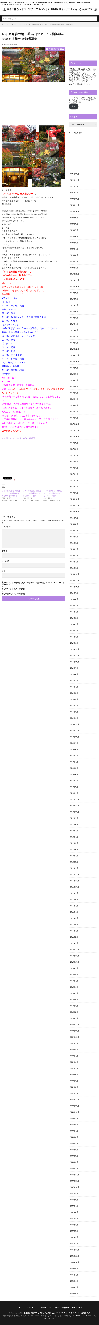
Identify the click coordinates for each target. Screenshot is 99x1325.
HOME (6, 24)
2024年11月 (74, 180)
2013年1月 (74, 793)
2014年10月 (74, 662)
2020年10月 (74, 211)
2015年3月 (74, 630)
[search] (94, 18)
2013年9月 (74, 743)
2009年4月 (74, 1074)
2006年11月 (74, 1256)
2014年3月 (74, 705)
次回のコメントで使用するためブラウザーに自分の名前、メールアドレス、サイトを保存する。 (33, 583)
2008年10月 (74, 1112)
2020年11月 (74, 205)
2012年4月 (74, 849)
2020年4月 (74, 249)
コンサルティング (44, 1307)
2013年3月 (74, 780)
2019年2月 (74, 336)
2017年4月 (74, 474)
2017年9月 (74, 443)
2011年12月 (74, 874)
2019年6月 (74, 311)
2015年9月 (74, 593)
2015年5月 (74, 618)
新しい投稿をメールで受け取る (13, 594)
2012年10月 (74, 812)
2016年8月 (74, 524)
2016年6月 (74, 537)
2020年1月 (74, 268)
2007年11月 (74, 1181)
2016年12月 (74, 499)
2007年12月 (74, 1175)
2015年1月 (74, 643)
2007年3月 (74, 1231)
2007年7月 (74, 1206)
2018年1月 (74, 418)
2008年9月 (74, 1118)
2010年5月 (74, 993)
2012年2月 (74, 862)
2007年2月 (74, 1237)
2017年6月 (74, 461)
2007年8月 (74, 1200)
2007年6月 (74, 1212)
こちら (86, 81)
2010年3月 (74, 1006)
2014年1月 (74, 718)
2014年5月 (74, 693)
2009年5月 (74, 1068)
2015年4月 (74, 624)
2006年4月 (74, 1293)
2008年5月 (74, 1143)
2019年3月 (74, 330)
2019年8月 (74, 299)
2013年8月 (74, 749)
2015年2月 (74, 637)
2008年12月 (74, 1099)
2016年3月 (74, 555)
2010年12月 (74, 949)
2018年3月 (74, 405)
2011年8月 (74, 899)
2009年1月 (74, 1093)
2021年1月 (74, 193)
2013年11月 (74, 730)
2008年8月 (74, 1125)
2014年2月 (74, 712)
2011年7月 (74, 906)
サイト (4, 571)
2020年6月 (74, 236)
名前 (4, 551)
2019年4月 (74, 324)
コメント (6, 526)
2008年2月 (74, 1162)
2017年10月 (74, 436)
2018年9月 (74, 368)
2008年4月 (74, 1150)
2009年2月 (74, 1087)
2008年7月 (74, 1131)
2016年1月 (74, 568)
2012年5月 (74, 843)
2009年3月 (74, 1081)
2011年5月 (74, 918)
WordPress (49, 1319)
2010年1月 (74, 1018)
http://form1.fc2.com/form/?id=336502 (18, 438)
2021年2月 (74, 186)
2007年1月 (74, 1243)
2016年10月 (74, 512)
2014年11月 (74, 655)
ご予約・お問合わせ (61, 1307)
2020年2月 (74, 261)
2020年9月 (74, 218)
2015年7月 (74, 605)
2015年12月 (74, 574)
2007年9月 (74, 1193)
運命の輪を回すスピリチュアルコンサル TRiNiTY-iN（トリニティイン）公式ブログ (49, 10)
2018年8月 (74, 374)
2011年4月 (74, 924)
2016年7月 (74, 530)
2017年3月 (74, 480)
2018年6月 (74, 386)
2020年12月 (74, 199)
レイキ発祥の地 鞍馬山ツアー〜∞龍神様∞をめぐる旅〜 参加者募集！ (51, 24)
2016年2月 (74, 562)
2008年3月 (74, 1156)
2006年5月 (74, 1287)
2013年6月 (74, 762)
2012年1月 (74, 868)
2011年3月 (74, 931)
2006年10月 (74, 1262)
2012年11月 (74, 806)
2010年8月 (74, 974)
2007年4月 (74, 1225)
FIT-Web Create (78, 1316)
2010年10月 (74, 962)
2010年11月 (74, 956)
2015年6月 (74, 612)
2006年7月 (74, 1275)
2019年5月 (74, 318)
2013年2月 (74, 787)
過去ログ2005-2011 (18, 24)
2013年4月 (74, 774)
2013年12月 (74, 724)
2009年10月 (74, 1037)
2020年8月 (74, 224)
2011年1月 (74, 943)
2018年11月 (74, 355)
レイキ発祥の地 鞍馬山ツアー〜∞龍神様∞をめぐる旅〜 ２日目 (32, 493)
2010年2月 (74, 1012)
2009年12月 (74, 1024)
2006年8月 (74, 1268)
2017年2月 (74, 486)
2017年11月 (74, 430)
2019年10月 (74, 286)
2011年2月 (74, 937)
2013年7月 (74, 755)
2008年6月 (74, 1137)
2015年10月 (74, 587)
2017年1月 (74, 493)
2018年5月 (74, 393)
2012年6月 (74, 837)
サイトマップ (77, 1307)
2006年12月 (74, 1250)
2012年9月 (74, 818)
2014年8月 (74, 674)
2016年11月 (74, 505)
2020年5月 (74, 243)
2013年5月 (74, 768)
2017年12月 (74, 424)
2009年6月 (74, 1062)
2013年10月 (74, 737)
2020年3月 (74, 255)
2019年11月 (74, 280)
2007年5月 (74, 1218)
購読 (73, 106)
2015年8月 (74, 599)
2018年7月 (74, 380)
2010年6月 (74, 987)
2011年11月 (74, 881)
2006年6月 (74, 1281)
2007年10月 (74, 1187)
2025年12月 (74, 174)
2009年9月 (74, 1043)
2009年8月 (74, 1049)
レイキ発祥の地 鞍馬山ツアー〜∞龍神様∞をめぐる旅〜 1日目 (52, 493)
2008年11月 (74, 1106)
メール (5, 561)
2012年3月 (74, 856)
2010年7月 (74, 981)
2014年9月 (74, 668)
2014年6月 (74, 687)
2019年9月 (74, 293)
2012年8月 (74, 824)
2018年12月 (74, 349)
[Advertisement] (33, 106)
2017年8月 (74, 449)
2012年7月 (74, 831)
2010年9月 (74, 968)
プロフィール (30, 1307)
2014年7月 (74, 680)
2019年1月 (74, 343)
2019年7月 (74, 305)
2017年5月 (74, 468)
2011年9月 (74, 893)
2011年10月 (74, 887)
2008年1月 (74, 1168)
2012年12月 (74, 799)
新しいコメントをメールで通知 (13, 589)
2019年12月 (74, 274)
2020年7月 (74, 230)
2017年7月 (74, 455)
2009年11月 (74, 1031)
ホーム (19, 1307)
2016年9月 (74, 518)
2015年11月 (74, 580)
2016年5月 (74, 543)
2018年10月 (74, 361)
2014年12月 (74, 649)
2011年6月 (74, 912)
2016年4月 (74, 549)
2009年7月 (74, 1056)
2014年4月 (74, 699)
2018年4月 (74, 399)
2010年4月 (74, 999)
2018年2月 (74, 411)
